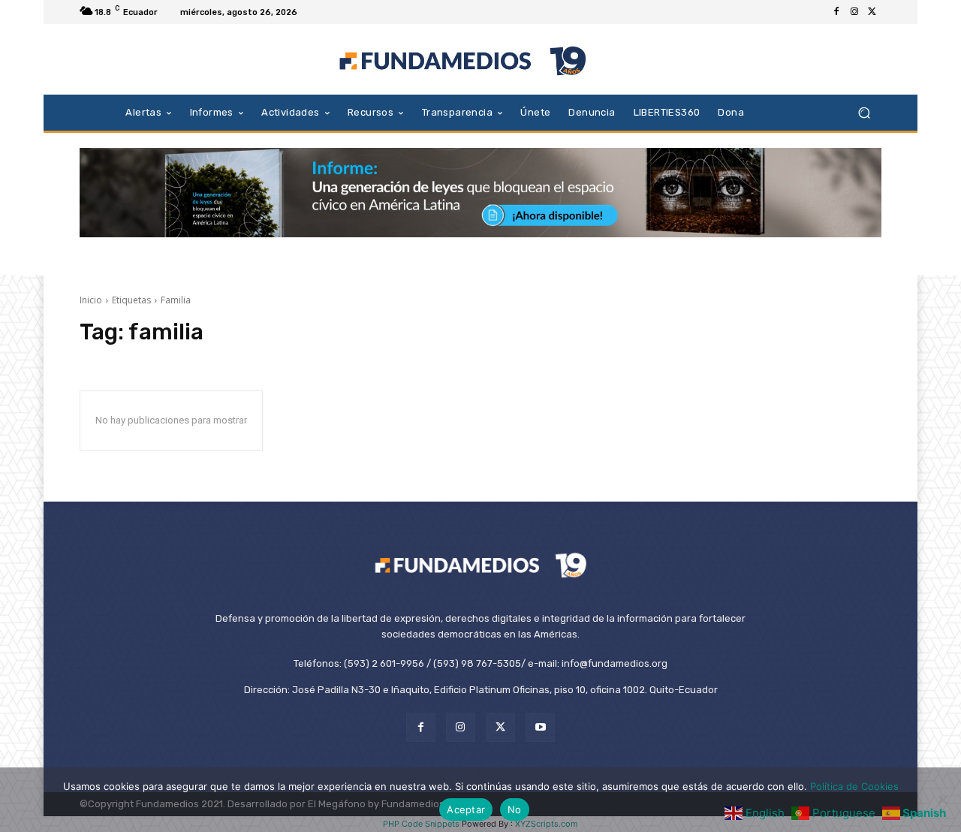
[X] (872, 12)
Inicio (91, 300)
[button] (863, 112)
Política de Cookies (854, 786)
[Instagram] (854, 12)
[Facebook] (836, 12)
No (515, 809)
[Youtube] (540, 727)
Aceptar (466, 809)
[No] (942, 799)
